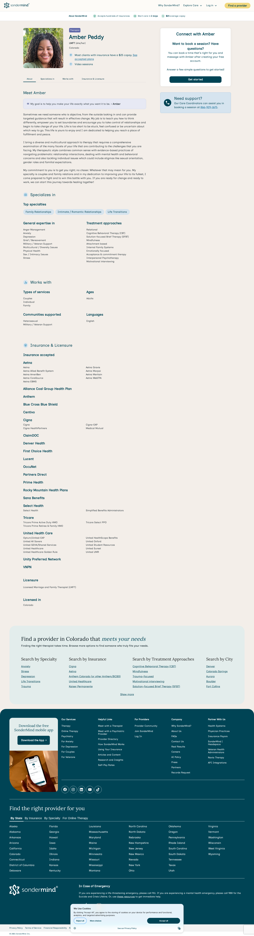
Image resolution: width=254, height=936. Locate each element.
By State (16, 818)
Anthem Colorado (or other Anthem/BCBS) (95, 676)
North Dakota (137, 831)
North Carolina (138, 826)
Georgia (54, 831)
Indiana (54, 859)
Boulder (211, 681)
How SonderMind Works (111, 744)
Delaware (15, 870)
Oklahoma (175, 826)
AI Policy (176, 757)
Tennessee (175, 859)
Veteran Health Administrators (216, 751)
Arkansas (15, 837)
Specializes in (47, 79)
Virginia (213, 826)
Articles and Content (109, 754)
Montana (94, 870)
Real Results (178, 746)
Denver (210, 666)
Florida (53, 826)
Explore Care (191, 5)
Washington (215, 837)
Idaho (52, 848)
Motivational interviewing (148, 681)
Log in (210, 5)
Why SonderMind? (169, 5)
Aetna (72, 671)
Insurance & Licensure (93, 79)
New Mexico (136, 854)
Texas (172, 865)
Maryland (95, 837)
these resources (126, 896)
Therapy (65, 725)
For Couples (68, 751)
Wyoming (214, 854)
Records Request (180, 772)
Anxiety (25, 666)
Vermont (213, 831)
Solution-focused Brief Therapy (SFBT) (156, 686)
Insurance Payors (218, 736)
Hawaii (53, 837)
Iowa (52, 843)
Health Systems (216, 725)
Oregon (173, 831)
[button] (33, 740)
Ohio (131, 870)
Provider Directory (108, 739)
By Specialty (52, 818)
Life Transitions (30, 681)
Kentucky (55, 870)
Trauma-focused (143, 676)
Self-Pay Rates (106, 765)
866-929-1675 (208, 107)
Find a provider (237, 5)
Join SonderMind (144, 731)
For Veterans (68, 757)
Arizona (14, 843)
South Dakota (177, 854)
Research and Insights (110, 759)
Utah (171, 870)
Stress (25, 671)
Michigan (95, 848)
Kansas (53, 865)
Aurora (210, 676)
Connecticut (17, 859)
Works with (67, 79)
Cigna (72, 666)
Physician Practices (219, 731)
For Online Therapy (75, 818)
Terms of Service (33, 928)
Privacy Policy (16, 928)
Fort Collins (213, 686)
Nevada (133, 859)
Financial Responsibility (55, 928)
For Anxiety (67, 741)
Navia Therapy (216, 757)
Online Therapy (69, 731)
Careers (175, 751)
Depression (28, 676)
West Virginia (216, 848)
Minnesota (95, 854)
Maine (93, 843)
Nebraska (135, 837)
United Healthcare (80, 681)
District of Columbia (21, 865)
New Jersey (136, 848)
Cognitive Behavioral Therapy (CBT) (154, 666)
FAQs (174, 736)
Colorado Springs (217, 671)
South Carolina (178, 848)
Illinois (53, 854)
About (29, 79)
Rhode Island (177, 843)
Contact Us (177, 741)
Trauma (26, 686)
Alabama (15, 831)
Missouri (94, 859)
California (15, 848)
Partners (176, 767)
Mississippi (96, 865)
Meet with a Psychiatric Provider (111, 732)
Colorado (14, 854)
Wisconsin (214, 843)
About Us (176, 731)
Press (174, 762)
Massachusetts (98, 831)
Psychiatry (67, 736)
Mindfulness (140, 671)
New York (134, 865)
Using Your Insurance (110, 749)
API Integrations (217, 762)
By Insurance (33, 818)
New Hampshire (139, 843)
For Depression (69, 746)
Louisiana (95, 826)
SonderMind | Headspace (215, 743)
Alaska (13, 826)
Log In (138, 736)
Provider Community (146, 725)
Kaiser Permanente (81, 686)
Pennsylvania (177, 837)
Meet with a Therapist (110, 725)
